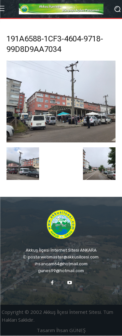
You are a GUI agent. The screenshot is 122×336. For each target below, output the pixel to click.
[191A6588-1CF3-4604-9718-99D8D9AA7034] (61, 140)
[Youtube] (69, 282)
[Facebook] (52, 282)
